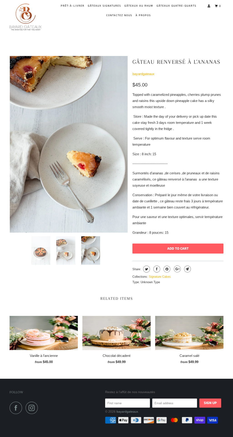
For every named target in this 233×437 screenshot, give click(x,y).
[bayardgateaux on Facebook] (17, 407)
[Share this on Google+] (177, 269)
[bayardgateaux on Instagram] (33, 407)
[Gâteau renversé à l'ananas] (69, 144)
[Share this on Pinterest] (166, 269)
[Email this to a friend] (187, 269)
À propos (143, 15)
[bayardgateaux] (28, 16)
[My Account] (209, 6)
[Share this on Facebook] (156, 269)
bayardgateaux (143, 74)
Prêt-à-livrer (72, 6)
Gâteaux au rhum (138, 6)
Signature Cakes (160, 276)
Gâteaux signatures (104, 6)
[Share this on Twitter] (146, 269)
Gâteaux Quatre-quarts (176, 6)
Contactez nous (119, 15)
